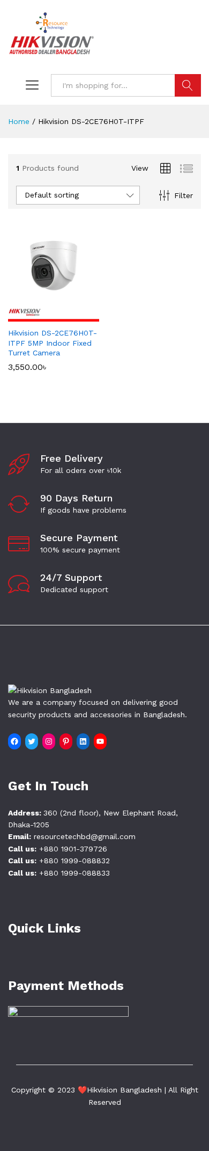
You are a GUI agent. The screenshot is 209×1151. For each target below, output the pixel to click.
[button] (41, 315)
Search (188, 85)
